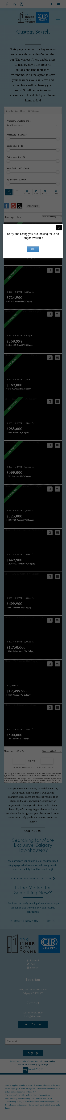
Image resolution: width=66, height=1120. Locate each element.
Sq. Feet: (16, 179)
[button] (33, 831)
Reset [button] (45, 192)
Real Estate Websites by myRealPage (33, 1064)
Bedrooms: (16, 146)
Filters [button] (56, 192)
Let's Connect (32, 1024)
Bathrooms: (16, 157)
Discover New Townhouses (30, 921)
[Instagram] (21, 4)
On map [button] (35, 192)
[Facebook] (7, 4)
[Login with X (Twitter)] (19, 208)
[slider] (8, 138)
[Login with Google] (13, 208)
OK (33, 249)
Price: (17, 134)
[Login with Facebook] (6, 208)
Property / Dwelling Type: (19, 121)
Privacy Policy (49, 1061)
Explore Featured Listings (31, 878)
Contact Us (33, 831)
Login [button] (33, 206)
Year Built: (18, 168)
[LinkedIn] (14, 4)
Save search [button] (8, 192)
